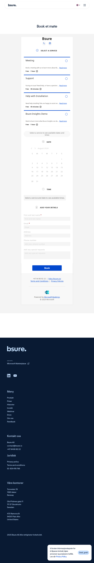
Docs (9, 415)
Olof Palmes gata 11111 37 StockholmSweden (15, 504)
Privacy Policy (61, 557)
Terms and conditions (16, 465)
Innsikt (10, 408)
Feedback (11, 422)
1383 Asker (11, 492)
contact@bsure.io (14, 446)
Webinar (10, 411)
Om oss (10, 418)
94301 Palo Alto (13, 516)
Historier (10, 405)
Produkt (10, 398)
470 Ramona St (13, 514)
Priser (9, 401)
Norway (10, 495)
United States (12, 519)
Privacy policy (13, 462)
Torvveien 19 (12, 489)
